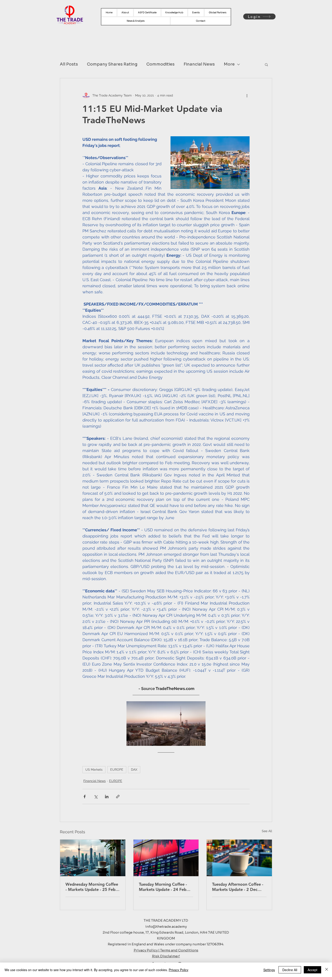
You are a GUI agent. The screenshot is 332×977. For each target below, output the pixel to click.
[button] (266, 64)
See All (267, 831)
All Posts (69, 64)
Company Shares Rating (112, 64)
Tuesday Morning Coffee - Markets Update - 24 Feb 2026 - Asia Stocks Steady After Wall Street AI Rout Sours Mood (163, 887)
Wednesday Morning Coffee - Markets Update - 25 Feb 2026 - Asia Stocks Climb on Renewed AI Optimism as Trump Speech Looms (92, 887)
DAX (134, 769)
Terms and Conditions (179, 950)
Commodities (160, 64)
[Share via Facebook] (84, 796)
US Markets (94, 769)
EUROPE (116, 769)
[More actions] (247, 95)
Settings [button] (269, 970)
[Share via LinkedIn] (107, 796)
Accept (312, 970)
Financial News (199, 64)
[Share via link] (118, 796)
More (229, 64)
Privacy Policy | (147, 950)
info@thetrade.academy (166, 926)
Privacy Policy (178, 970)
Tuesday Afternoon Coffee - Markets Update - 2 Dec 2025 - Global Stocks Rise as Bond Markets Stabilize (239, 887)
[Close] (326, 969)
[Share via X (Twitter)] (96, 796)
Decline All (289, 970)
